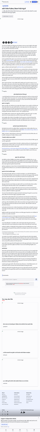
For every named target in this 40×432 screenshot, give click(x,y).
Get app (27, 2)
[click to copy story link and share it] (11, 42)
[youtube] (7, 411)
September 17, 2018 (15, 234)
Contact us (4, 399)
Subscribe (34, 2)
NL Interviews (28, 398)
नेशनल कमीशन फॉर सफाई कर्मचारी (26, 62)
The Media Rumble (29, 399)
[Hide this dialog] (38, 417)
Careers (3, 401)
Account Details (17, 396)
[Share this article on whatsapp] (8, 42)
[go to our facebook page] (2, 411)
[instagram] (2, 414)
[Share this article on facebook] (3, 42)
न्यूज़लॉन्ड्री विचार (4, 396)
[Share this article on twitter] (6, 42)
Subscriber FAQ (17, 398)
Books (27, 402)
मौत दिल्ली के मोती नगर (10, 60)
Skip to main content (6, 7)
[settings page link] (30, 2)
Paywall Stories (16, 399)
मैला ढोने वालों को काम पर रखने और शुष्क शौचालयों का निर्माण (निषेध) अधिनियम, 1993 (16, 148)
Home (6, 430)
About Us (3, 394)
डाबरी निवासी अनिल (20, 67)
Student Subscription (18, 402)
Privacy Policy (4, 402)
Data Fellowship (29, 401)
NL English (28, 394)
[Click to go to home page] (6, 2)
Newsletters (16, 404)
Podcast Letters (17, 401)
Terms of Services (5, 404)
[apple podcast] (7, 414)
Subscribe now (4, 424)
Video (13, 430)
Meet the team (4, 398)
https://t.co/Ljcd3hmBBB (9, 233)
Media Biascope (29, 396)
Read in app (14, 42)
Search (27, 430)
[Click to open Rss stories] (5, 414)
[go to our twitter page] (5, 411)
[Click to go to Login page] (37, 2)
